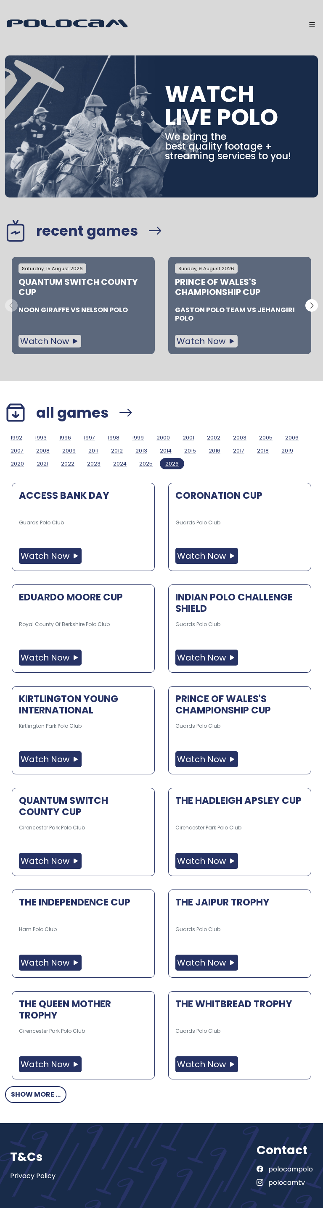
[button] (311, 305)
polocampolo (290, 1169)
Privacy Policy (33, 1176)
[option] (83, 305)
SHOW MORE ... (36, 1094)
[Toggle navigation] (312, 24)
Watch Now (45, 341)
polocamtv (286, 1182)
